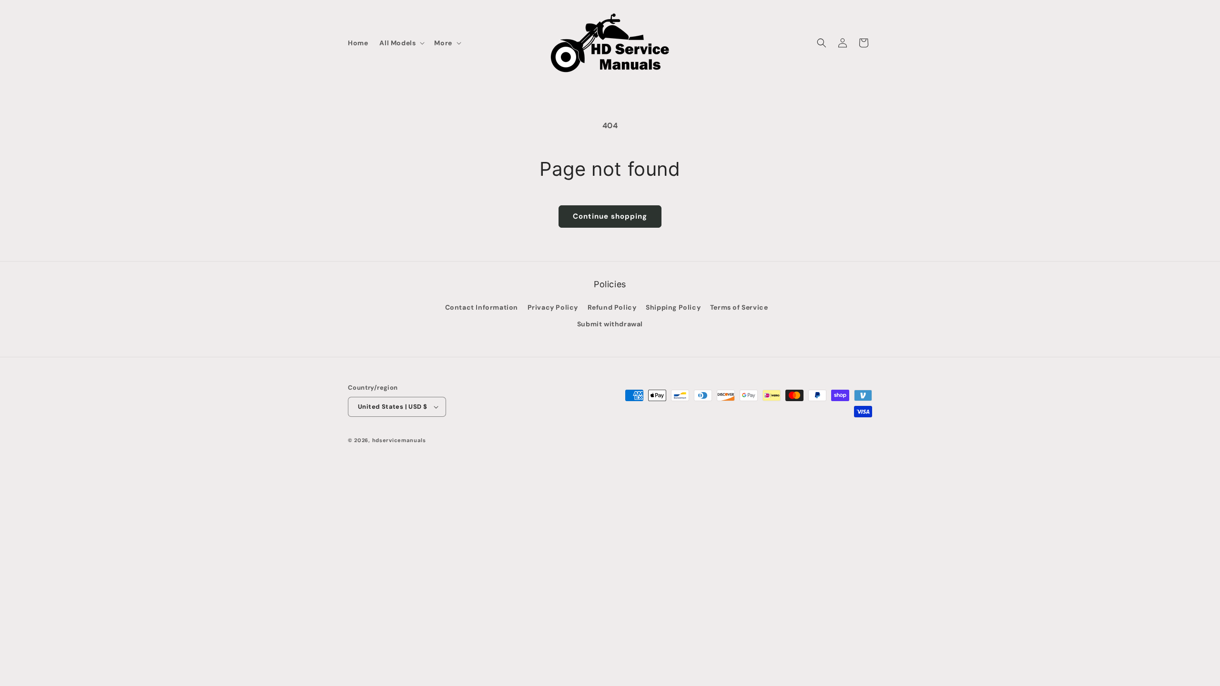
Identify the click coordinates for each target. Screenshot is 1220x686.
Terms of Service (739, 307)
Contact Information (481, 307)
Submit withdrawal (610, 324)
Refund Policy (612, 307)
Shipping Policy (673, 307)
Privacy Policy (553, 307)
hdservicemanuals (399, 440)
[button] (401, 43)
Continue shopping (610, 216)
